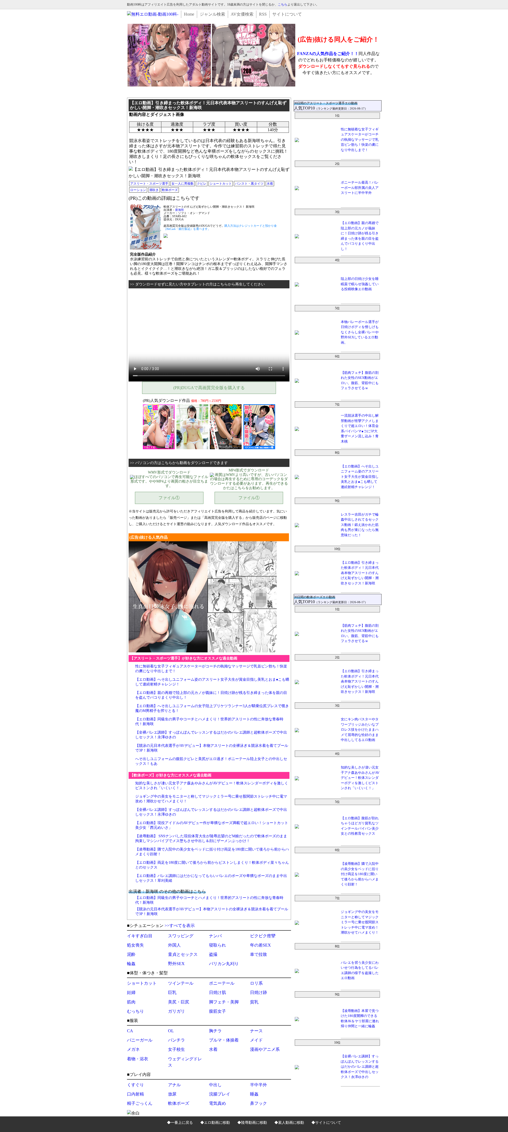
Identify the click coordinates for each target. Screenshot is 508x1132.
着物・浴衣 (137, 1059)
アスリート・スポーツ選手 (149, 183)
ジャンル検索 (212, 14)
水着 (270, 183)
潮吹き (154, 190)
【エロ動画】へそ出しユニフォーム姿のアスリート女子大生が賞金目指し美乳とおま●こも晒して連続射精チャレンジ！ (360, 476)
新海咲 (179, 209)
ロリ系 (256, 983)
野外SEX (176, 963)
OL (171, 1031)
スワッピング (180, 936)
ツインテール (180, 983)
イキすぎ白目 (139, 936)
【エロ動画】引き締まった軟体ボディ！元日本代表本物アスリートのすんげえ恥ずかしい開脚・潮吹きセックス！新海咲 (360, 573)
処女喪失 (135, 945)
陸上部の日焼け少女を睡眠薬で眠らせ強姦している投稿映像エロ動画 (360, 284)
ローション (138, 190)
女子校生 (176, 1049)
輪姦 (131, 963)
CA (130, 1031)
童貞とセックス (183, 954)
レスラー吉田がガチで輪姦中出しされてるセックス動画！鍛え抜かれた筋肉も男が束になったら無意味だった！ (360, 524)
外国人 (174, 945)
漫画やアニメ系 (265, 1049)
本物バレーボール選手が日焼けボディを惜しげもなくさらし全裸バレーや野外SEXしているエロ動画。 (360, 332)
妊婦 (131, 992)
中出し (215, 1085)
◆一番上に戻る (180, 1123)
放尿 (172, 1094)
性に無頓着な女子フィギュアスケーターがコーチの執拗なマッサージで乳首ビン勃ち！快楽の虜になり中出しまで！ (360, 139)
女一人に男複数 (182, 183)
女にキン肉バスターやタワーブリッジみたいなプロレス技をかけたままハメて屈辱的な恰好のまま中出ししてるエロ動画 (360, 729)
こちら (282, 4)
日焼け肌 (217, 992)
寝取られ (217, 945)
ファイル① (169, 497)
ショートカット (221, 183)
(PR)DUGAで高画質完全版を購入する (209, 387)
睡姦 (254, 1094)
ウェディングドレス (185, 1062)
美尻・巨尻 (178, 1002)
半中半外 (258, 1085)
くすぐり (135, 1085)
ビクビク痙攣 (262, 936)
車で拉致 (258, 954)
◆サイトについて (326, 1123)
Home (189, 14)
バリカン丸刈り (224, 963)
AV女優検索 (242, 14)
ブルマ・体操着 (224, 1040)
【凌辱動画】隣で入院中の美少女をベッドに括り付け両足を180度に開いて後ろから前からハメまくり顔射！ (360, 874)
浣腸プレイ (219, 1094)
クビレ (201, 183)
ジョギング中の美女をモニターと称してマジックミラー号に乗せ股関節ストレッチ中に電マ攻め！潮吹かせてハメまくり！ (360, 922)
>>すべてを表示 (180, 925)
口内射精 (135, 1094)
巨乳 (172, 992)
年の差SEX (260, 945)
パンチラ (176, 1040)
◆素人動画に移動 (289, 1123)
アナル (174, 1085)
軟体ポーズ (170, 190)
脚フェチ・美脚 (224, 1002)
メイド (256, 1040)
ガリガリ (176, 1011)
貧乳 (254, 1002)
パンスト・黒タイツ (249, 183)
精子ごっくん (139, 1103)
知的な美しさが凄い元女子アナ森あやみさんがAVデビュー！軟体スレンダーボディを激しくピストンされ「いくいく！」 (360, 777)
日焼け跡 (258, 992)
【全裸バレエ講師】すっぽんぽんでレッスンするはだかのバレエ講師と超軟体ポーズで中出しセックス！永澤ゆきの (360, 1066)
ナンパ (215, 936)
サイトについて (287, 14)
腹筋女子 (217, 1011)
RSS (263, 14)
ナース (256, 1031)
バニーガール (139, 1040)
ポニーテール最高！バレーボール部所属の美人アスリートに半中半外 (360, 187)
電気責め (217, 1103)
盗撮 (213, 954)
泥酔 (131, 954)
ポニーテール (221, 983)
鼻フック (258, 1103)
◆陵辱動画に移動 (252, 1123)
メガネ (133, 1049)
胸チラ (215, 1031)
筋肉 (131, 1002)
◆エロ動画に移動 (215, 1123)
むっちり (135, 1011)
